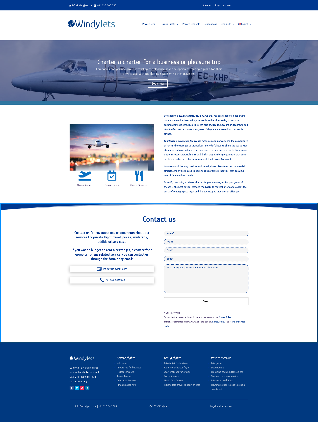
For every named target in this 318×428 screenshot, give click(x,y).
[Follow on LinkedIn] (87, 388)
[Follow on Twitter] (77, 388)
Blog (217, 5)
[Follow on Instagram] (82, 388)
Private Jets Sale (191, 24)
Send (206, 301)
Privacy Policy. (225, 317)
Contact (227, 5)
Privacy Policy (218, 321)
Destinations (210, 24)
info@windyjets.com (86, 406)
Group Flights (168, 24)
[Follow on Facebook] (72, 388)
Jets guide (226, 24)
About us (207, 5)
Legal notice (216, 406)
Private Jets (148, 24)
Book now (158, 83)
